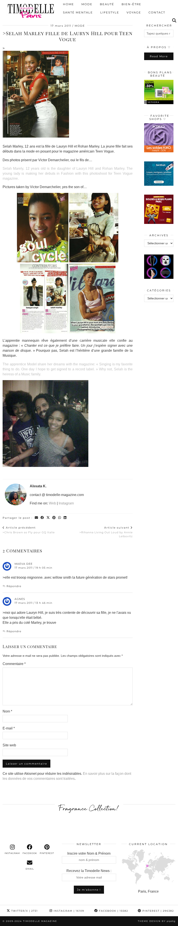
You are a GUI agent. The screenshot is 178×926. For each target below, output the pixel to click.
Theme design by (156, 921)
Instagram (66, 503)
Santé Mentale (78, 12)
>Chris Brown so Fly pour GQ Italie (29, 530)
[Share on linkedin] (65, 518)
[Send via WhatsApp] (60, 518)
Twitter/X (24, 910)
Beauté (107, 4)
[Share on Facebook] (42, 518)
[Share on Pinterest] (54, 518)
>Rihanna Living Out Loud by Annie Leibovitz (106, 532)
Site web (9, 745)
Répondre (14, 586)
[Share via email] (37, 518)
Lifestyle (109, 12)
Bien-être (131, 4)
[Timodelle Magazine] (31, 11)
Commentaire (14, 664)
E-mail (9, 728)
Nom (7, 711)
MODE (80, 25)
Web (52, 503)
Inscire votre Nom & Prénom (88, 853)
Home (68, 4)
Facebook (113, 910)
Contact (156, 12)
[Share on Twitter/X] (48, 518)
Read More (159, 56)
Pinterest (157, 910)
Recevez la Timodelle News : (88, 871)
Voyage (134, 12)
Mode (86, 4)
